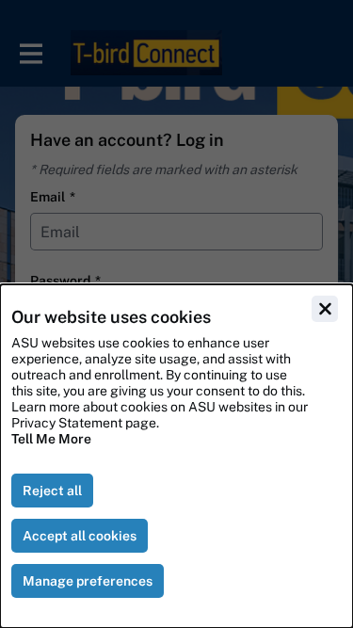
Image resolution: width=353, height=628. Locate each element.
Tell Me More (51, 438)
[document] (176, 456)
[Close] (325, 309)
